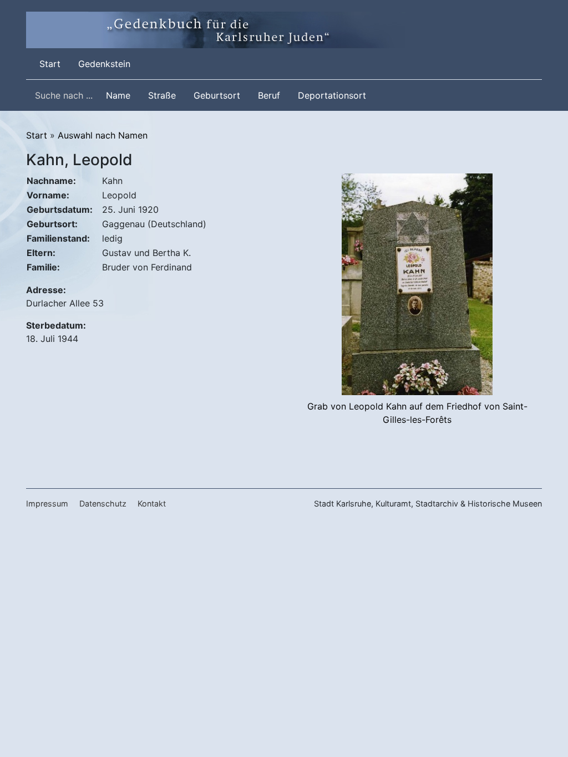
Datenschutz (102, 503)
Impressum (47, 503)
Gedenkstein (104, 63)
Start (52, 63)
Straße (162, 95)
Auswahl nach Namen (103, 135)
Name (118, 95)
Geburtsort (217, 95)
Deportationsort (332, 95)
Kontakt (152, 503)
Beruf (269, 95)
